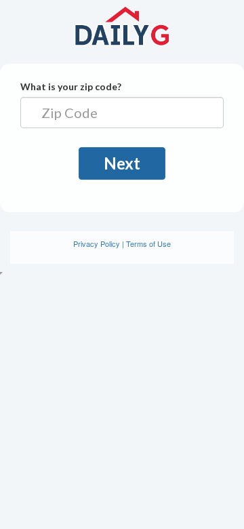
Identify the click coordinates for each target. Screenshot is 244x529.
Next (122, 163)
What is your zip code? (70, 86)
